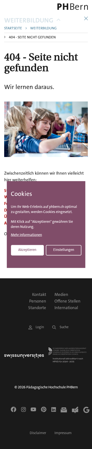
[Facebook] (13, 409)
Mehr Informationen (26, 235)
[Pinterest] (43, 409)
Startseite (13, 28)
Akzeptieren (27, 249)
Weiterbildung (28, 20)
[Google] (86, 410)
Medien (61, 294)
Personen (37, 301)
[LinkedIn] (53, 409)
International (66, 307)
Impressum (63, 433)
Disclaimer (38, 433)
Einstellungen (63, 249)
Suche (64, 327)
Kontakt (39, 294)
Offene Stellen (67, 301)
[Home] (71, 6)
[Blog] (75, 410)
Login (40, 327)
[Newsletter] (64, 410)
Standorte (37, 307)
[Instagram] (23, 409)
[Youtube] (33, 409)
